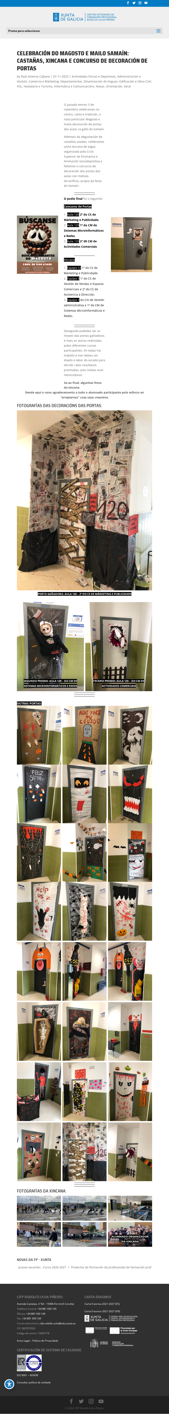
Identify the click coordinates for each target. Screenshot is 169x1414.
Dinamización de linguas (101, 81)
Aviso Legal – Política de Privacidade (37, 1340)
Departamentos (71, 81)
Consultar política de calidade (34, 1382)
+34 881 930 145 (46, 1309)
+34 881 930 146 (35, 1313)
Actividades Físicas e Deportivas (94, 76)
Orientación (114, 86)
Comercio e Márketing (44, 81)
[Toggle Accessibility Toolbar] (9, 1384)
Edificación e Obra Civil (135, 81)
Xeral (127, 86)
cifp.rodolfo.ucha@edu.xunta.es (58, 1323)
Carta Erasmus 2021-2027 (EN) (102, 1311)
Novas (100, 86)
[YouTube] (145, 4)
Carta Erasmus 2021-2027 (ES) (102, 1304)
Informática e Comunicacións (74, 86)
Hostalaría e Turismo (38, 86)
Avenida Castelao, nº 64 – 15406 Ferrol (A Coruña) (45, 1304)
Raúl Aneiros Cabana (35, 76)
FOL (19, 86)
